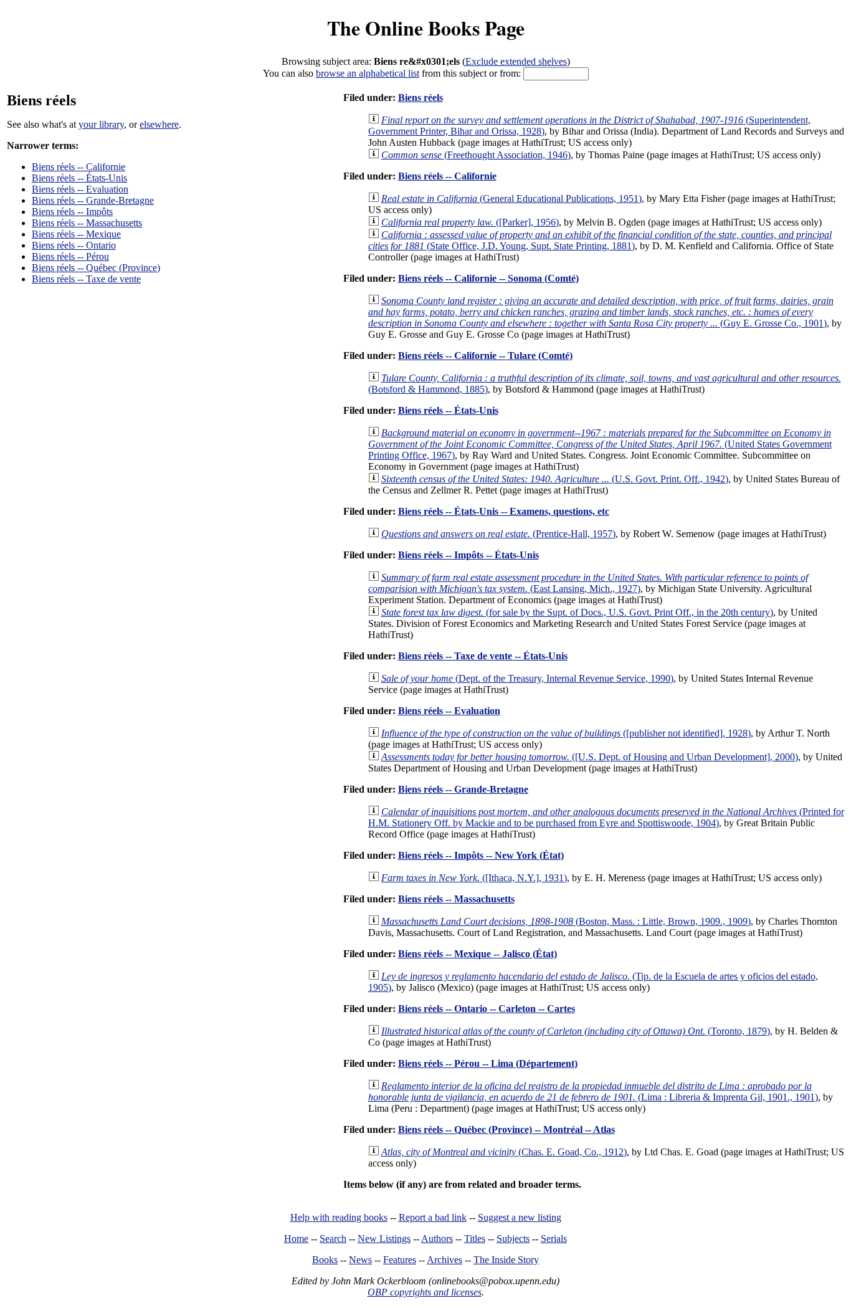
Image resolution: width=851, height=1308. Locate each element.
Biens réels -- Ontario (74, 245)
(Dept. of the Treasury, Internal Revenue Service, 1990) (527, 678)
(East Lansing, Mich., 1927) (588, 583)
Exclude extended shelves (516, 61)
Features (399, 1259)
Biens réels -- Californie (78, 166)
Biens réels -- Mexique (76, 234)
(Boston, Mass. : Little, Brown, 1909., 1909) (566, 921)
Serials (554, 1238)
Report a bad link (433, 1217)
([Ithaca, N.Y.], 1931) (474, 877)
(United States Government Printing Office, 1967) (600, 444)
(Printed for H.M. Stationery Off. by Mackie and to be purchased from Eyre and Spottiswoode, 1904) (606, 817)
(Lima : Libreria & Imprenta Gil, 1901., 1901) (593, 1091)
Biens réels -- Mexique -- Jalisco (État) (477, 953)
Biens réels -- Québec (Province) (96, 267)
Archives (444, 1259)
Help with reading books (338, 1217)
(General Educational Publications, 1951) (511, 198)
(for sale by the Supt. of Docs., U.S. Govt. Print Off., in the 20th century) (577, 612)
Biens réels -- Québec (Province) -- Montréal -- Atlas (506, 1129)
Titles (474, 1238)
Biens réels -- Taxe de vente (86, 279)
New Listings (384, 1238)
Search (333, 1238)
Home (296, 1238)
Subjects (513, 1238)
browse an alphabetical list (367, 73)
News (360, 1259)
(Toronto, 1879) (575, 1031)
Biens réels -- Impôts (72, 211)
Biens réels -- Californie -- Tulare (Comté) (485, 355)
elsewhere (159, 124)
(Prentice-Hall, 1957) (498, 533)
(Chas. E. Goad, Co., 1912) (504, 1152)
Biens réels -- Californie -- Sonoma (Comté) (488, 278)
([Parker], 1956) (470, 222)
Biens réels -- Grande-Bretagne (93, 200)
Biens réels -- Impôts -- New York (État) (481, 855)
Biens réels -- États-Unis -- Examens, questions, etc (503, 511)
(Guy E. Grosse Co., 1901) (601, 311)
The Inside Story (506, 1259)
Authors (437, 1238)
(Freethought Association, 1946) (476, 155)
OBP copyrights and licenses (425, 1292)
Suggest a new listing (519, 1217)
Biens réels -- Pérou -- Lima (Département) (488, 1063)
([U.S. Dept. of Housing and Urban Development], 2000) (589, 757)
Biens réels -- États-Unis (79, 178)
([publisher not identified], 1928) (566, 733)
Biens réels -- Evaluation (80, 189)
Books (325, 1259)
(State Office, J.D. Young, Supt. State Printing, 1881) (600, 240)
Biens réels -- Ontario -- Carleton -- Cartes (486, 1008)
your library (101, 124)
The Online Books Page (426, 27)
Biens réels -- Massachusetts (87, 222)
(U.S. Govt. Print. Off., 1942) (554, 479)
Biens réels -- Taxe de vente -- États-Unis (483, 656)
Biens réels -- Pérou (70, 256)
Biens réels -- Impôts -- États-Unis (468, 555)
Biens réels (420, 97)
